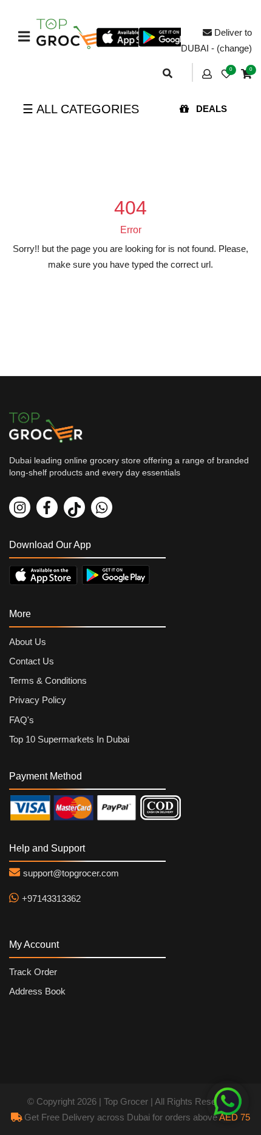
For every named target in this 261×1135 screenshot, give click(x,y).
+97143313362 (51, 898)
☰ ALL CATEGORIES (80, 109)
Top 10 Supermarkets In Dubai (69, 739)
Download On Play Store (118, 575)
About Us (27, 642)
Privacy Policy (37, 700)
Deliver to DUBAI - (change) (216, 40)
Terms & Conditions (48, 680)
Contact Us (31, 661)
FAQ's (21, 720)
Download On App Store (45, 575)
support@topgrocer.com (71, 873)
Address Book (37, 991)
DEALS (210, 109)
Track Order (33, 972)
